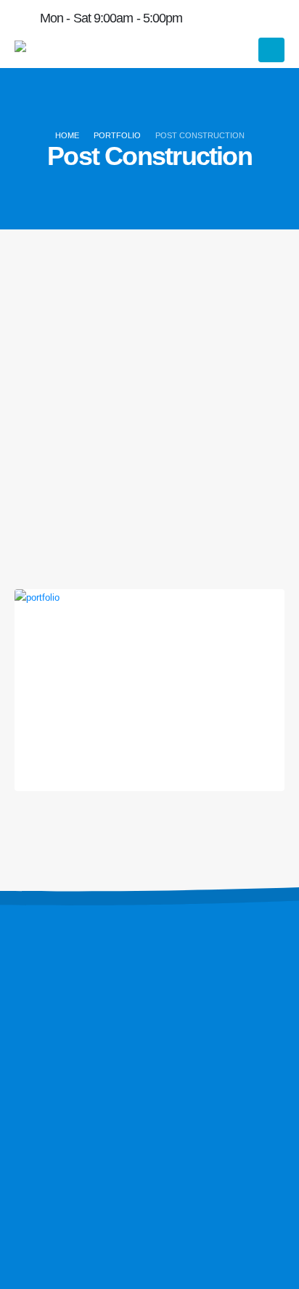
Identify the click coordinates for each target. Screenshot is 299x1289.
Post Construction (149, 694)
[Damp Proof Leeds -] (54, 50)
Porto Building (150, 671)
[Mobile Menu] (271, 50)
